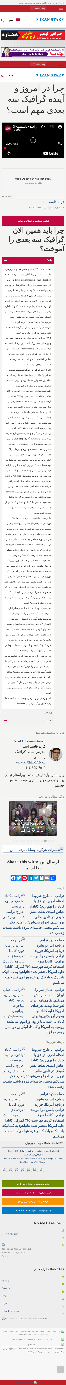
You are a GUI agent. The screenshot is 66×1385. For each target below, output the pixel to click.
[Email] (47, 877)
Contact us (6, 1288)
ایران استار (54, 1151)
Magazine (52, 1158)
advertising (40, 1158)
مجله (40, 1151)
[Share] (53, 877)
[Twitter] (19, 877)
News (32, 1158)
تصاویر (48, 720)
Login (4, 1303)
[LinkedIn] (30, 877)
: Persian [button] (39, 8)
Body (49, 260)
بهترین (46, 1151)
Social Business (26, 1162)
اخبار (9, 1151)
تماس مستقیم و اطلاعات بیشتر (33, 220)
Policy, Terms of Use (10, 1311)
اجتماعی (39, 1155)
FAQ (4, 1296)
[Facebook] (13, 877)
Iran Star (7, 1158)
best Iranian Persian (21, 1158)
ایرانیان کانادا (19, 1151)
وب (36, 1151)
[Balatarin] (41, 877)
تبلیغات (31, 1155)
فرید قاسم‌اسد (53, 202)
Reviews (48, 713)
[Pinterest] (24, 877)
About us (6, 1281)
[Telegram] (36, 877)
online (59, 1158)
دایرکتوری (30, 1151)
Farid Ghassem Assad (28, 741)
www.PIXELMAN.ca (30, 762)
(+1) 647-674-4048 (10, 1234)
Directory (42, 1162)
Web (35, 1162)
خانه (62, 3)
